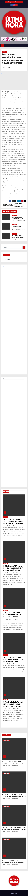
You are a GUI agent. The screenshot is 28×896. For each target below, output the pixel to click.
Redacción (22, 220)
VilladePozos (6, 740)
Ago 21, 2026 (15, 220)
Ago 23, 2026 (6, 765)
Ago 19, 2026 (8, 708)
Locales (4, 51)
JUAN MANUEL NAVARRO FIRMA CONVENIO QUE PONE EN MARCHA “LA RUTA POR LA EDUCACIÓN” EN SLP (13, 706)
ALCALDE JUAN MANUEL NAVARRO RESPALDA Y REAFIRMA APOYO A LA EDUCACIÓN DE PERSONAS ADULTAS (13, 617)
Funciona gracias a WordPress (9, 892)
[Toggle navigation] (25, 46)
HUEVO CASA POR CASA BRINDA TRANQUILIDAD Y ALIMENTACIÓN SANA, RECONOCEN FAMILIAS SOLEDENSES (13, 570)
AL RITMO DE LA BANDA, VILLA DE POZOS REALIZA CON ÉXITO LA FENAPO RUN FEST (14, 796)
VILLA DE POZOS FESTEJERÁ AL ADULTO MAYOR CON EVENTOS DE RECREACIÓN (12, 763)
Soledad (5, 517)
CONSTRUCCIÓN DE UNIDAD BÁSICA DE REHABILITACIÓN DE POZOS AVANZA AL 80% (14, 829)
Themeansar (14, 893)
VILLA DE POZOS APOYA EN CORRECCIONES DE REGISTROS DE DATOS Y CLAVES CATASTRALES (12, 862)
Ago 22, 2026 (6, 864)
